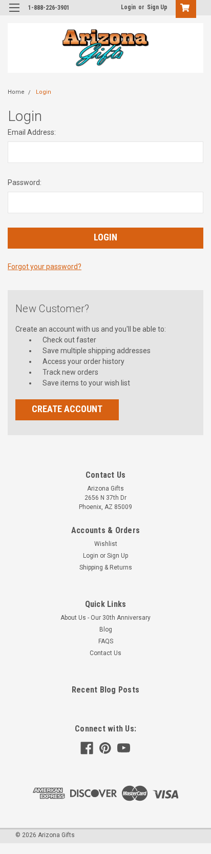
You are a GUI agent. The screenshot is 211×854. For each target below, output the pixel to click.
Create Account (67, 408)
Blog (105, 629)
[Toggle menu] (14, 14)
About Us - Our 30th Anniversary (105, 617)
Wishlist (105, 543)
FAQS (105, 641)
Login (128, 7)
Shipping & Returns (105, 567)
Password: (24, 182)
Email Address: (32, 132)
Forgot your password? (44, 266)
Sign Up (157, 7)
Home (16, 92)
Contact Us (105, 653)
